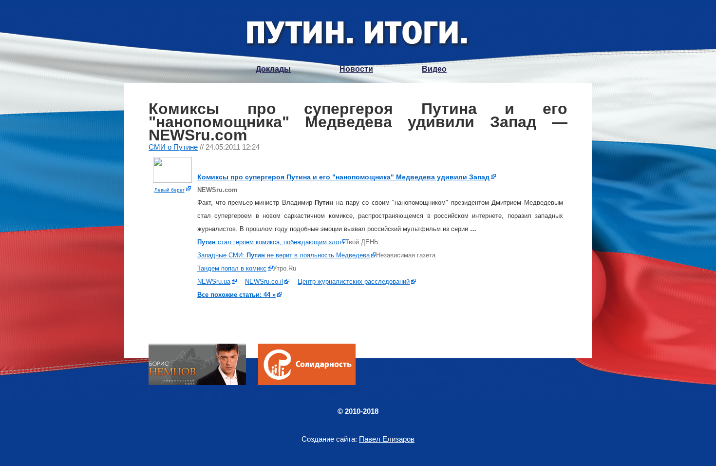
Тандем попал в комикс (231, 268)
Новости (356, 69)
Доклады (273, 69)
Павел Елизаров (387, 439)
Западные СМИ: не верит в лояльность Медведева (283, 255)
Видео (434, 69)
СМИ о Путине (173, 147)
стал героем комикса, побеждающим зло (268, 242)
